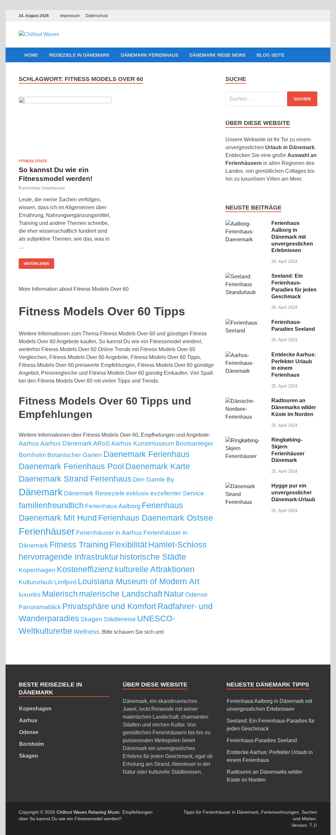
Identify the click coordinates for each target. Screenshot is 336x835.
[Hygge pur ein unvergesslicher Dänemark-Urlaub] (245, 486)
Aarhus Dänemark (66, 443)
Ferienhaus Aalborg (112, 506)
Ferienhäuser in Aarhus (109, 532)
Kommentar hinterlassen (42, 188)
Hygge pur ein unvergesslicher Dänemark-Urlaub (293, 492)
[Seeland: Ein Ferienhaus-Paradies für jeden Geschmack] (245, 276)
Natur (174, 593)
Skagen (91, 619)
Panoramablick (40, 607)
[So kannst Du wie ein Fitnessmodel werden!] (65, 125)
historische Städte (153, 556)
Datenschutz (97, 15)
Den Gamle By (153, 479)
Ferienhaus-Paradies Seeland (262, 740)
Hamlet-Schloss (177, 544)
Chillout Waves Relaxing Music (88, 812)
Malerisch (60, 593)
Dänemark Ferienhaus (149, 55)
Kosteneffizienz (85, 569)
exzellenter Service (177, 493)
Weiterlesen (36, 264)
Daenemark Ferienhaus (146, 454)
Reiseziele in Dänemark (79, 55)
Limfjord (65, 582)
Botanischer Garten (74, 454)
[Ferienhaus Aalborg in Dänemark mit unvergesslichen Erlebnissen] (245, 224)
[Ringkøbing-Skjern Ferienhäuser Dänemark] (245, 440)
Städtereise (120, 619)
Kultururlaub (36, 582)
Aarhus (29, 443)
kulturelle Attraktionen (155, 569)
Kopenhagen (37, 570)
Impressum (70, 15)
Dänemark (41, 492)
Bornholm (32, 454)
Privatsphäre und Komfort (109, 606)
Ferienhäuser (47, 531)
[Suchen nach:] (271, 98)
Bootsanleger (194, 443)
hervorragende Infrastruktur (68, 556)
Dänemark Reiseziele (94, 493)
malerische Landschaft (120, 593)
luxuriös (30, 594)
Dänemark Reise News (217, 55)
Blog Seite (270, 55)
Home (31, 55)
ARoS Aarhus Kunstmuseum (133, 443)
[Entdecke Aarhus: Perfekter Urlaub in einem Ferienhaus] (245, 355)
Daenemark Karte (157, 466)
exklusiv (137, 493)
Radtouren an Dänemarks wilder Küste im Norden (293, 407)
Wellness (86, 631)
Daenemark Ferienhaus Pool (71, 466)
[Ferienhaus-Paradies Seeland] (245, 323)
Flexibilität (128, 544)
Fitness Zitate (33, 161)
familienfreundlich (51, 505)
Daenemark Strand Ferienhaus (75, 478)
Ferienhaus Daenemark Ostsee (155, 517)
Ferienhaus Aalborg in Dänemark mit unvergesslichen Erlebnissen (292, 236)
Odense (196, 594)
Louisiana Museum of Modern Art (139, 581)
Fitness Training (79, 544)
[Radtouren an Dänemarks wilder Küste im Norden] (245, 401)
